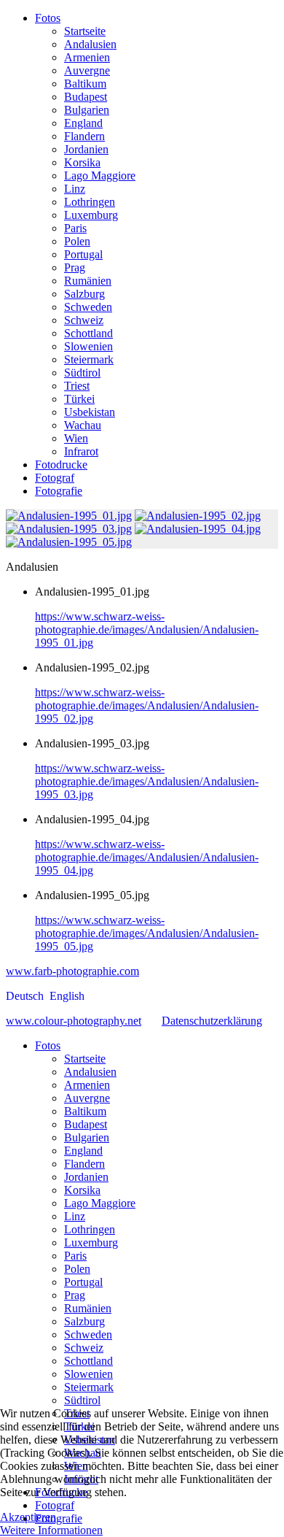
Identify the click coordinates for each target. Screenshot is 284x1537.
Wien (76, 438)
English (67, 996)
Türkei (79, 399)
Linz (74, 188)
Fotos (47, 18)
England (83, 123)
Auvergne (87, 70)
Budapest (85, 96)
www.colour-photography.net (73, 1020)
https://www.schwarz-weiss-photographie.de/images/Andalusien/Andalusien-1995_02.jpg (147, 705)
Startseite (85, 31)
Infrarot (81, 451)
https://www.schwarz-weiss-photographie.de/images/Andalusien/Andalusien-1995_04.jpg (147, 857)
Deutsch (26, 996)
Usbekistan (89, 412)
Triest (77, 386)
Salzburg (84, 294)
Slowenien (88, 346)
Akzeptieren (28, 1517)
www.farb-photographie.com (72, 971)
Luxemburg (91, 215)
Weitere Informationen (51, 1530)
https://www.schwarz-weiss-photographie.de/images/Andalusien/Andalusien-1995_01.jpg (147, 629)
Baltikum (85, 83)
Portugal (83, 254)
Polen (77, 241)
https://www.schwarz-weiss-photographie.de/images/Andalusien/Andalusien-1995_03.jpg (147, 781)
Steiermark (89, 359)
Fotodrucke (61, 464)
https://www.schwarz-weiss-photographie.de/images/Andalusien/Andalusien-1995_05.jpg (147, 933)
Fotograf (54, 477)
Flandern (84, 136)
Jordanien (86, 149)
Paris (75, 228)
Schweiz (83, 320)
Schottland (88, 333)
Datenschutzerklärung (212, 1020)
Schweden (88, 307)
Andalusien (90, 44)
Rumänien (87, 280)
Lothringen (89, 202)
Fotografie (58, 491)
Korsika (82, 162)
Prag (74, 267)
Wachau (82, 425)
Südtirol (82, 372)
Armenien (87, 57)
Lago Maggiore (99, 175)
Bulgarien (86, 110)
